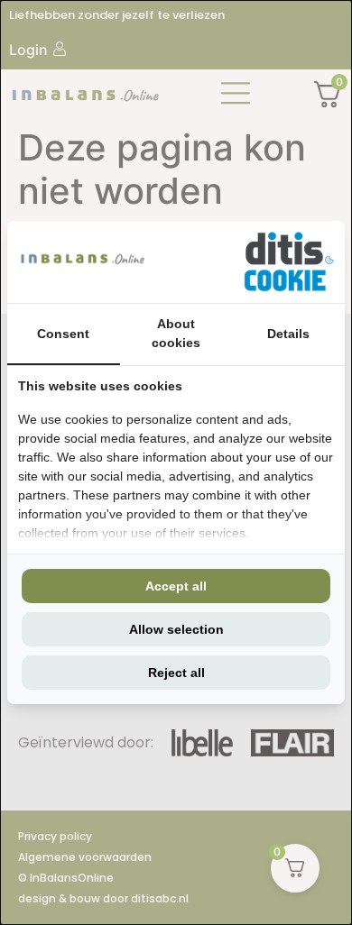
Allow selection (176, 629)
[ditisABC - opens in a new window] (289, 262)
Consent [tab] (63, 333)
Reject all (176, 672)
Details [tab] (288, 333)
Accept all (176, 586)
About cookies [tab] (176, 333)
